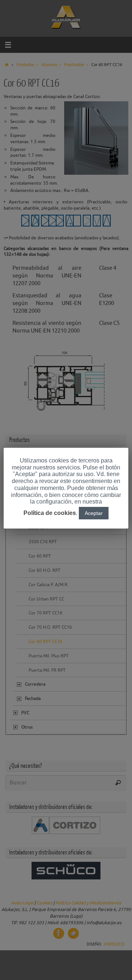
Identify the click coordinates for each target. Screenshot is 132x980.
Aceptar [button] (94, 513)
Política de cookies (49, 513)
